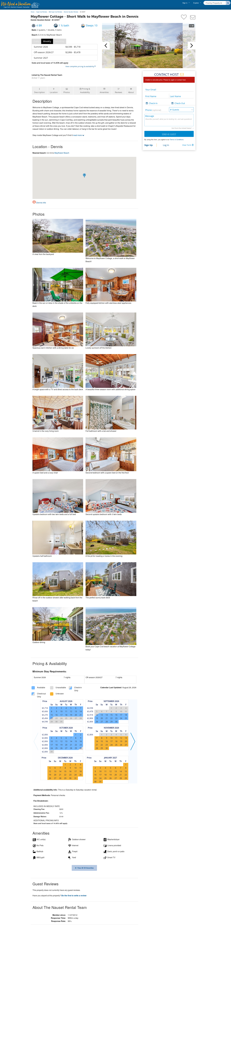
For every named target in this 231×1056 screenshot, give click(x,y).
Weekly (47, 41)
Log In (166, 145)
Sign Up (148, 145)
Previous (106, 45)
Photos (66, 92)
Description (39, 92)
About (131, 92)
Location (54, 92)
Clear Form (186, 145)
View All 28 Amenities (85, 868)
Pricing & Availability (85, 90)
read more (77, 135)
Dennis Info (41, 202)
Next (191, 45)
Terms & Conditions (177, 139)
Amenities (104, 92)
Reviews (118, 92)
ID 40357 (82, 12)
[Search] (228, 3)
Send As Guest (169, 134)
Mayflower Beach (61, 152)
